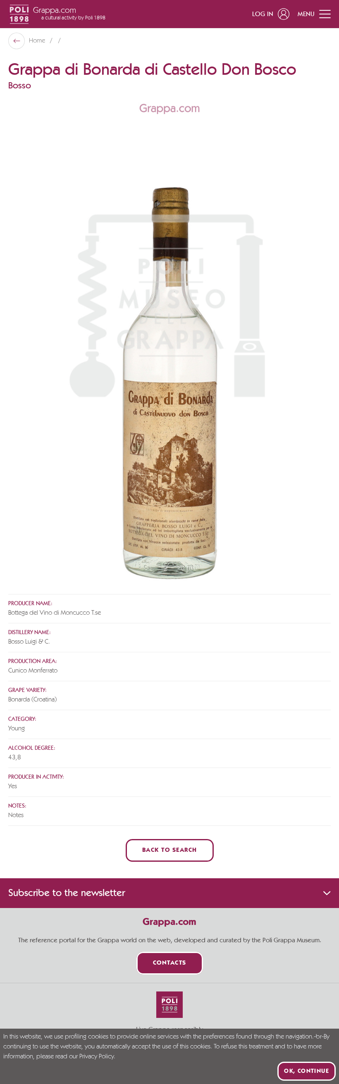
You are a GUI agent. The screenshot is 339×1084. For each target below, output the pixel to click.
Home (38, 41)
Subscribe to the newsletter (66, 893)
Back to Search (169, 850)
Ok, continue (306, 1071)
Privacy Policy (96, 1056)
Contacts (169, 963)
